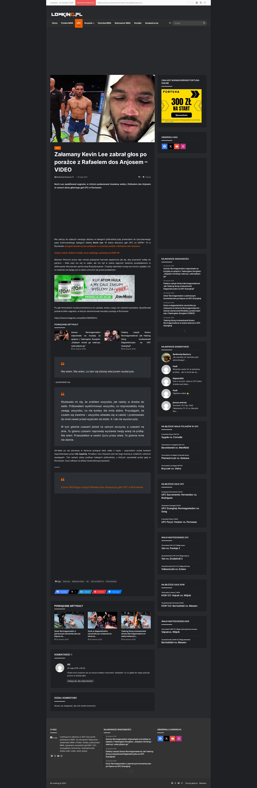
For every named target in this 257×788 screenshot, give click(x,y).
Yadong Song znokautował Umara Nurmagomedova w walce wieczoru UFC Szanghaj (132, 3)
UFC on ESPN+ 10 (97, 581)
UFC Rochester (111, 581)
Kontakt (137, 23)
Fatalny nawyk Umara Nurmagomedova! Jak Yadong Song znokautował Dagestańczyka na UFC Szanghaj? (136, 339)
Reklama (202, 783)
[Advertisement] (128, 50)
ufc (87, 581)
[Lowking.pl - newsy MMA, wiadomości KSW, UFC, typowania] (67, 15)
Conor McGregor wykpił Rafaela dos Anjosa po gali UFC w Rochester (102, 487)
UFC (79, 23)
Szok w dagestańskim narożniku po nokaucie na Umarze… (100, 633)
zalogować (68, 706)
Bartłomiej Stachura (64, 177)
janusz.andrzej (179, 402)
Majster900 (178, 378)
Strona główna (191, 783)
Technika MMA (104, 23)
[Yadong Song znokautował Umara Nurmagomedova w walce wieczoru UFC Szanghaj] (136, 620)
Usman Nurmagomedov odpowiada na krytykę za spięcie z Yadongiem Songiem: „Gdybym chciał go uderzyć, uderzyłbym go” (86, 339)
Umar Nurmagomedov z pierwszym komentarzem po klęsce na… (67, 633)
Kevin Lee (66, 581)
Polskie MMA (67, 23)
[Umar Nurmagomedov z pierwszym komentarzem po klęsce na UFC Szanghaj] (69, 620)
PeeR (175, 366)
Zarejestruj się (151, 23)
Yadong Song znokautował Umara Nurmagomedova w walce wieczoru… (133, 633)
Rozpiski (88, 23)
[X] (55, 756)
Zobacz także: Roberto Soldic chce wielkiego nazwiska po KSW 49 (86, 253)
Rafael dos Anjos (78, 581)
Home (54, 23)
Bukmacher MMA (123, 23)
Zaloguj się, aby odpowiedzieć (80, 681)
